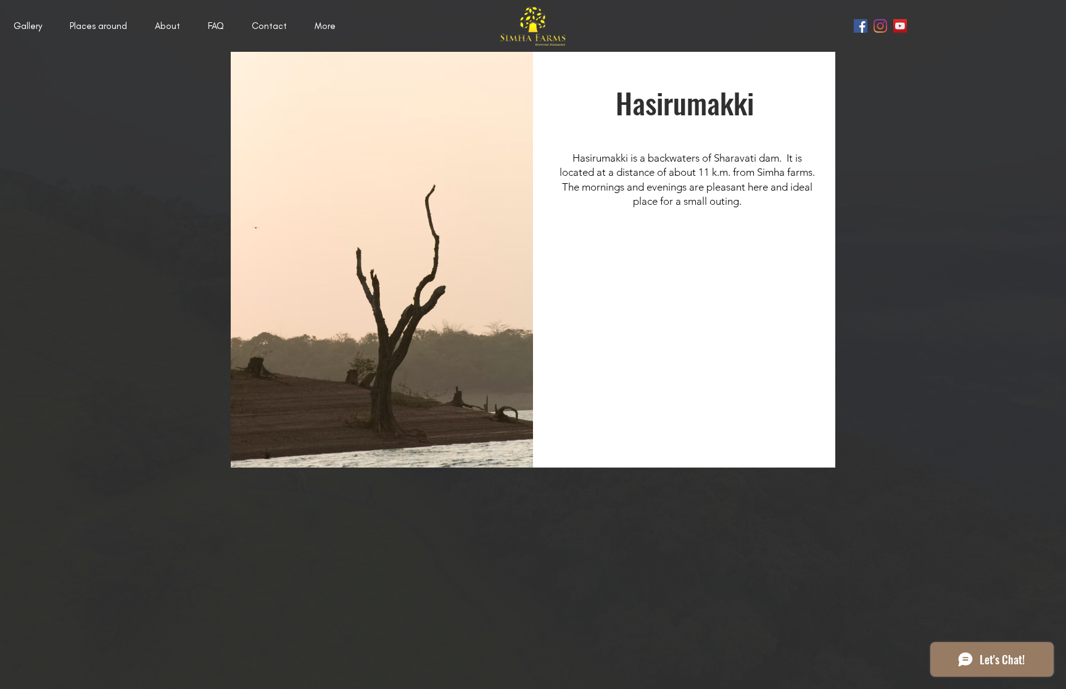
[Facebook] (860, 26)
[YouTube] (900, 26)
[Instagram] (880, 26)
